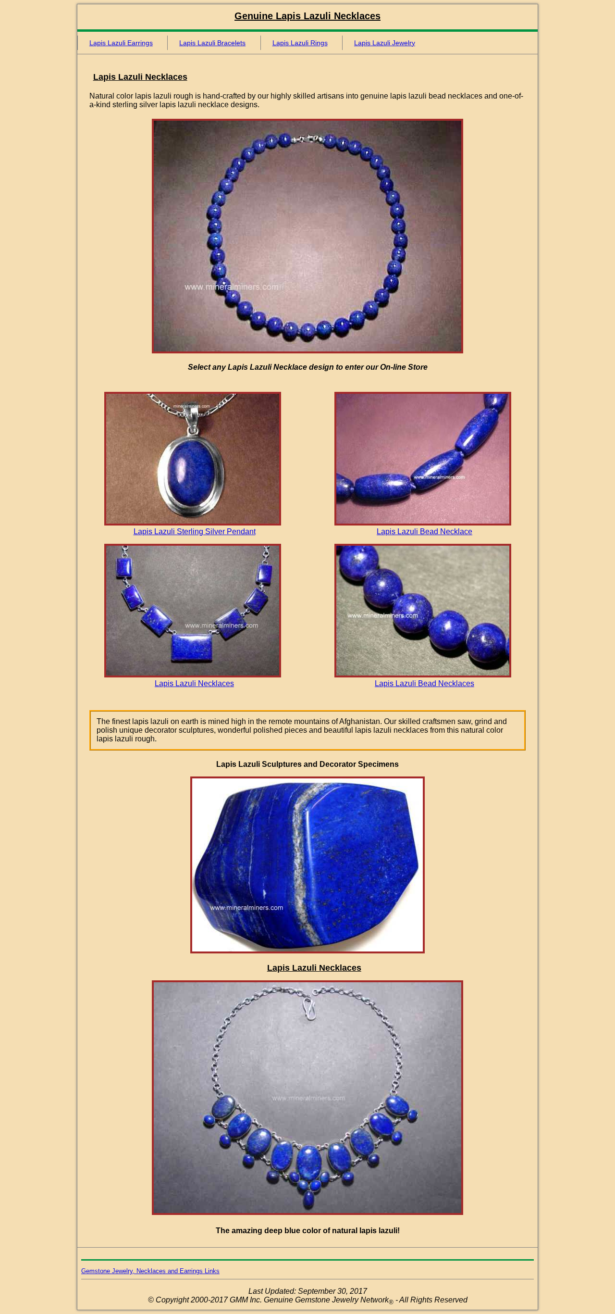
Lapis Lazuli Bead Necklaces (424, 683)
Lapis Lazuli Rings (300, 43)
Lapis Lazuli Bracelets (212, 43)
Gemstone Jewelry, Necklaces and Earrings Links (150, 1271)
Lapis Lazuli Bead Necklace (424, 531)
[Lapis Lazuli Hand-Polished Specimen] (307, 951)
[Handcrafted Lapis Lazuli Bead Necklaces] (422, 675)
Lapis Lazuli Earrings (121, 43)
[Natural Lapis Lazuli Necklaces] (192, 675)
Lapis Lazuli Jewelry (384, 43)
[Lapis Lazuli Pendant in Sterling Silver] (192, 523)
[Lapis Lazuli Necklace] (307, 351)
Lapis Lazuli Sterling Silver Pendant (195, 531)
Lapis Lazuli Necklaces (194, 683)
